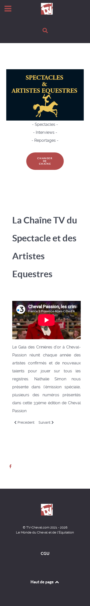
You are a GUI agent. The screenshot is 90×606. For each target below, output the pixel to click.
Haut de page (42, 582)
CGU (45, 553)
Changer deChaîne (44, 161)
